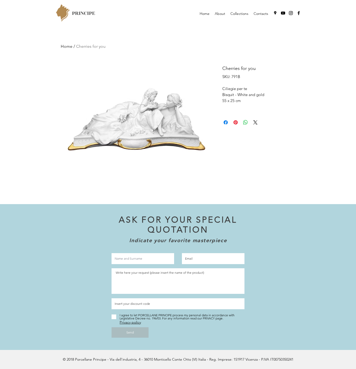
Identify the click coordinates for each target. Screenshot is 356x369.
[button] (239, 13)
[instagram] (290, 13)
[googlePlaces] (275, 13)
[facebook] (298, 13)
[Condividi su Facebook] (226, 122)
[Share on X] (255, 122)
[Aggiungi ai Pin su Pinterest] (235, 122)
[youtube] (283, 13)
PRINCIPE (83, 13)
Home (66, 46)
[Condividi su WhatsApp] (245, 122)
